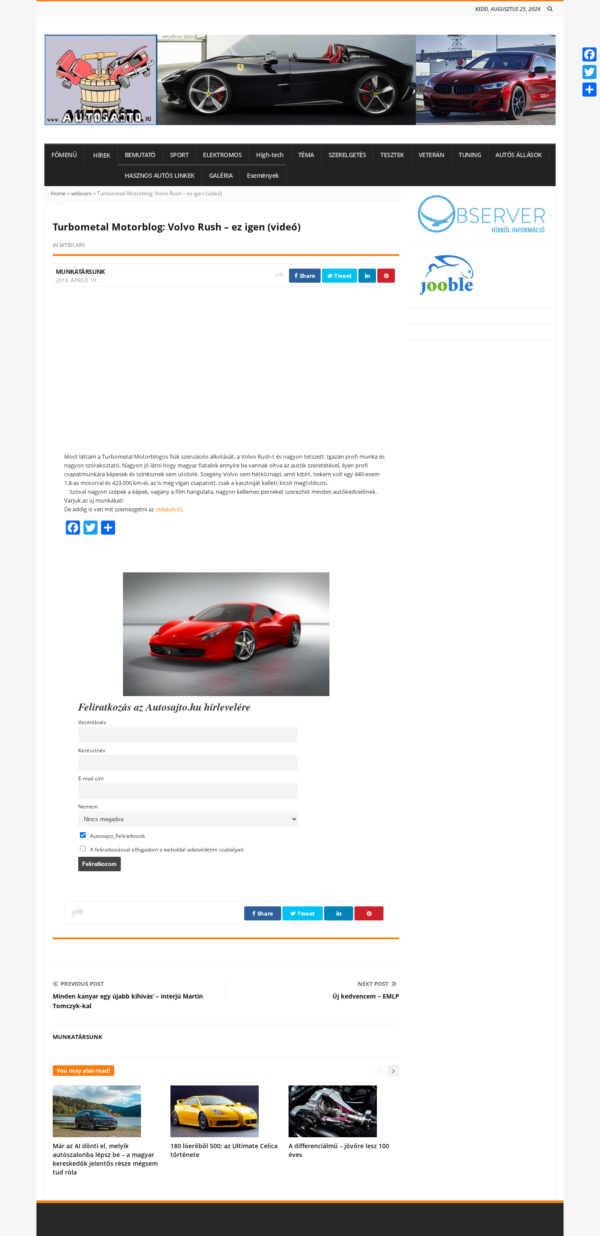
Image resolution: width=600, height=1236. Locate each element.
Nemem (88, 806)
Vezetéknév (92, 722)
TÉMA (306, 155)
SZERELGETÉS (347, 155)
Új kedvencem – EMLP (366, 996)
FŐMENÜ (63, 155)
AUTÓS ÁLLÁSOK (518, 155)
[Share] (589, 89)
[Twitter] (589, 72)
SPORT (179, 155)
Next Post (373, 984)
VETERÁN (432, 155)
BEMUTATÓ (140, 155)
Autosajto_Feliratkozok (117, 835)
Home (58, 193)
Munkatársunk (80, 271)
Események (263, 176)
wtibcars (81, 193)
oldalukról (168, 509)
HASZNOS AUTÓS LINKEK (160, 176)
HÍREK (101, 155)
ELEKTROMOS (222, 155)
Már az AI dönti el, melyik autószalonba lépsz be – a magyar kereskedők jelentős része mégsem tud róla (105, 1159)
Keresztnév (91, 750)
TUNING (470, 155)
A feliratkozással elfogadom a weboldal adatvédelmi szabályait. (167, 849)
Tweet (342, 276)
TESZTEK (392, 155)
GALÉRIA (221, 176)
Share (306, 276)
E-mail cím (91, 778)
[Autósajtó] (300, 80)
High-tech (270, 155)
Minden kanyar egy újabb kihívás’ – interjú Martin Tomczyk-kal (128, 1001)
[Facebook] (589, 54)
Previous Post (82, 984)
